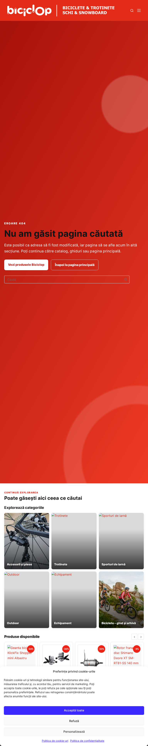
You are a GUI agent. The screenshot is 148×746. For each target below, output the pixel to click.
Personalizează (74, 731)
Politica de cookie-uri (55, 740)
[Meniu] (139, 10)
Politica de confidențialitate (87, 740)
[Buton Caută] (125, 279)
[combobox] (63, 279)
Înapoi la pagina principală (74, 265)
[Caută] (131, 10)
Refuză (74, 721)
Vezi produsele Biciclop (26, 265)
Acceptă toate (74, 710)
